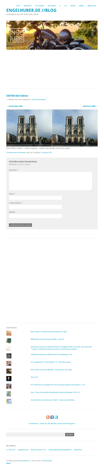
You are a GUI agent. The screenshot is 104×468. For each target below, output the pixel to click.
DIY (66, 6)
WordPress (26, 461)
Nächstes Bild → (90, 106)
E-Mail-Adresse (15, 203)
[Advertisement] (52, 69)
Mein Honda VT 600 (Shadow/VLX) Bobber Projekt (49, 332)
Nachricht (13, 170)
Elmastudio (48, 461)
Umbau (81, 6)
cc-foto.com (10, 450)
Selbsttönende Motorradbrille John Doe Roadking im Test (51, 354)
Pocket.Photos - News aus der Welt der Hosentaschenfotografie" (52, 423)
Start (18, 6)
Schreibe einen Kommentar (16, 152)
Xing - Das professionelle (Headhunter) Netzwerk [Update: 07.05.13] (55, 392)
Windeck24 (78, 450)
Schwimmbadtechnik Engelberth (60, 450)
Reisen (73, 6)
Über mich (28, 6)
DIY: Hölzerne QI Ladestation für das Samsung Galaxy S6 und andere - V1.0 (58, 385)
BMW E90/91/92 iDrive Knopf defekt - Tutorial (47, 339)
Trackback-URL (46, 152)
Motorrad (52, 6)
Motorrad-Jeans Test (38, 450)
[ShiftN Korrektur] (52, 146)
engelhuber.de (23, 450)
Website (12, 212)
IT (60, 6)
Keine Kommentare (39, 99)
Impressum (92, 6)
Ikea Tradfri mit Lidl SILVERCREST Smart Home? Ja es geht (51, 370)
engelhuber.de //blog (31, 10)
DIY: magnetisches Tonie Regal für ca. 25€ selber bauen (51, 362)
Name (12, 194)
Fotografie (39, 6)
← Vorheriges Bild (14, 106)
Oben (8, 463)
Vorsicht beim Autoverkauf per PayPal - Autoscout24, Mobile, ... (53, 400)
